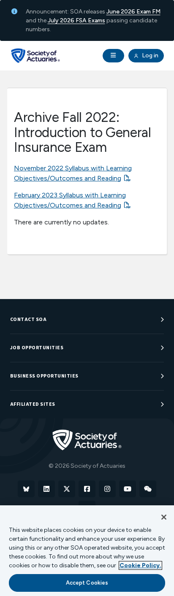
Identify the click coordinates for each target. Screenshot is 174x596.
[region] (87, 550)
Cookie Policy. (140, 565)
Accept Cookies (87, 583)
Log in (149, 55)
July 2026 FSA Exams (76, 20)
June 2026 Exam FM (133, 11)
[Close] (164, 517)
